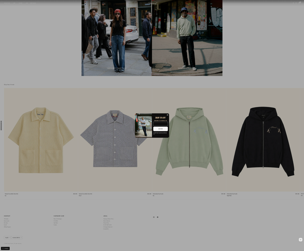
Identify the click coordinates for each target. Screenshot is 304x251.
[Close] (167, 115)
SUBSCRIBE (160, 128)
